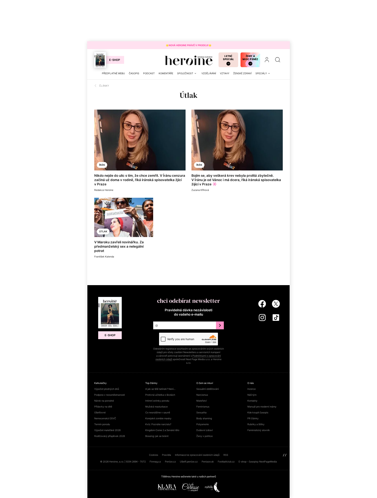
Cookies (153, 454)
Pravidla (166, 454)
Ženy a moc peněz (250, 57)
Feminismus (202, 406)
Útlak (103, 231)
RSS (225, 454)
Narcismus (202, 394)
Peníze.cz (170, 461)
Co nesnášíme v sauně (157, 412)
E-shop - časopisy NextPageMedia (258, 461)
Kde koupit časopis (257, 412)
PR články (253, 418)
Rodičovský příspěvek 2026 (109, 436)
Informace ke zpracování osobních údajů (197, 454)
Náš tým (251, 394)
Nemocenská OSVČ (105, 418)
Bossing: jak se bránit (156, 436)
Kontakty (252, 400)
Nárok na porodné (104, 400)
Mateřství (201, 400)
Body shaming (204, 418)
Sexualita (201, 412)
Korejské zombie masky (158, 418)
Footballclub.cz (226, 461)
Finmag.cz (155, 461)
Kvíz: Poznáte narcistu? (158, 424)
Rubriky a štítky (255, 424)
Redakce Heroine (103, 190)
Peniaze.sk (208, 461)
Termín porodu (102, 424)
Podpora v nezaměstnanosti (109, 394)
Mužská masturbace (156, 406)
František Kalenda (104, 256)
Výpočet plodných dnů (106, 388)
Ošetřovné (100, 412)
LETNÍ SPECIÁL (228, 57)
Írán (102, 164)
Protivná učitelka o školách (160, 394)
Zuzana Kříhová (200, 190)
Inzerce (251, 388)
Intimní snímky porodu (157, 400)
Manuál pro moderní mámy (261, 406)
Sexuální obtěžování (207, 388)
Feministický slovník (258, 430)
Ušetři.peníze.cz (189, 461)
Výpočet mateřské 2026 (107, 430)
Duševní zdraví (204, 430)
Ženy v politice (204, 436)
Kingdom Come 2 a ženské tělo (162, 430)
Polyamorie (202, 424)
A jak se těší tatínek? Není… (160, 388)
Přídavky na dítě (103, 406)
